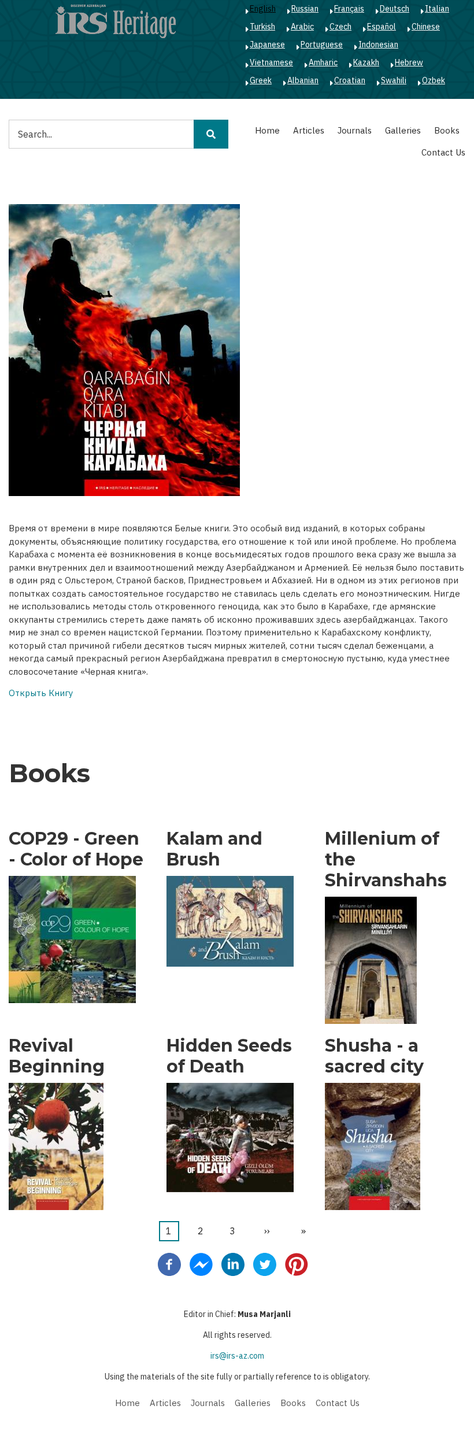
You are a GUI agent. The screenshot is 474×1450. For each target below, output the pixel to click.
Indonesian (378, 44)
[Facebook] (169, 1264)
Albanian (303, 80)
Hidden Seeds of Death (229, 1056)
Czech (340, 26)
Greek (261, 80)
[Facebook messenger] (201, 1264)
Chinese (426, 26)
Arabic (302, 26)
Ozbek (433, 80)
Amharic (323, 62)
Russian (305, 8)
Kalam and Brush (214, 849)
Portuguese (322, 44)
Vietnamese (271, 62)
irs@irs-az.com (237, 1356)
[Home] (115, 21)
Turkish (262, 26)
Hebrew (409, 62)
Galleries (403, 130)
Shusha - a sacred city (374, 1056)
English (263, 8)
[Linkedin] (233, 1264)
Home (267, 130)
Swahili (393, 80)
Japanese (267, 44)
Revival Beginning (57, 1056)
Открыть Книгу (41, 692)
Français (349, 8)
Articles (308, 130)
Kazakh (366, 62)
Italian (437, 8)
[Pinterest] (296, 1264)
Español (381, 26)
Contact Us (443, 152)
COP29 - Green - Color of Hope (76, 849)
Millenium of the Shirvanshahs (386, 859)
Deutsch (394, 8)
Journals (355, 130)
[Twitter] (264, 1264)
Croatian (349, 80)
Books (447, 130)
